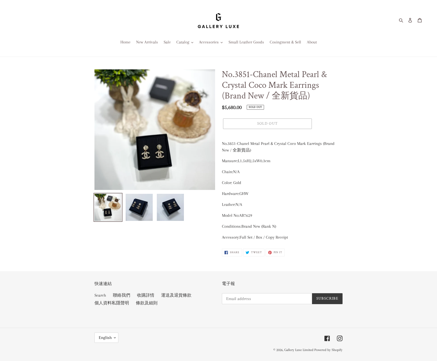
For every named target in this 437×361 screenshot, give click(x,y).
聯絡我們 (121, 295)
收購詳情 (145, 295)
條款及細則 (147, 303)
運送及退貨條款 (176, 295)
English (105, 337)
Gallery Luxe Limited (299, 350)
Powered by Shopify (328, 350)
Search (100, 295)
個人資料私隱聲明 (111, 303)
